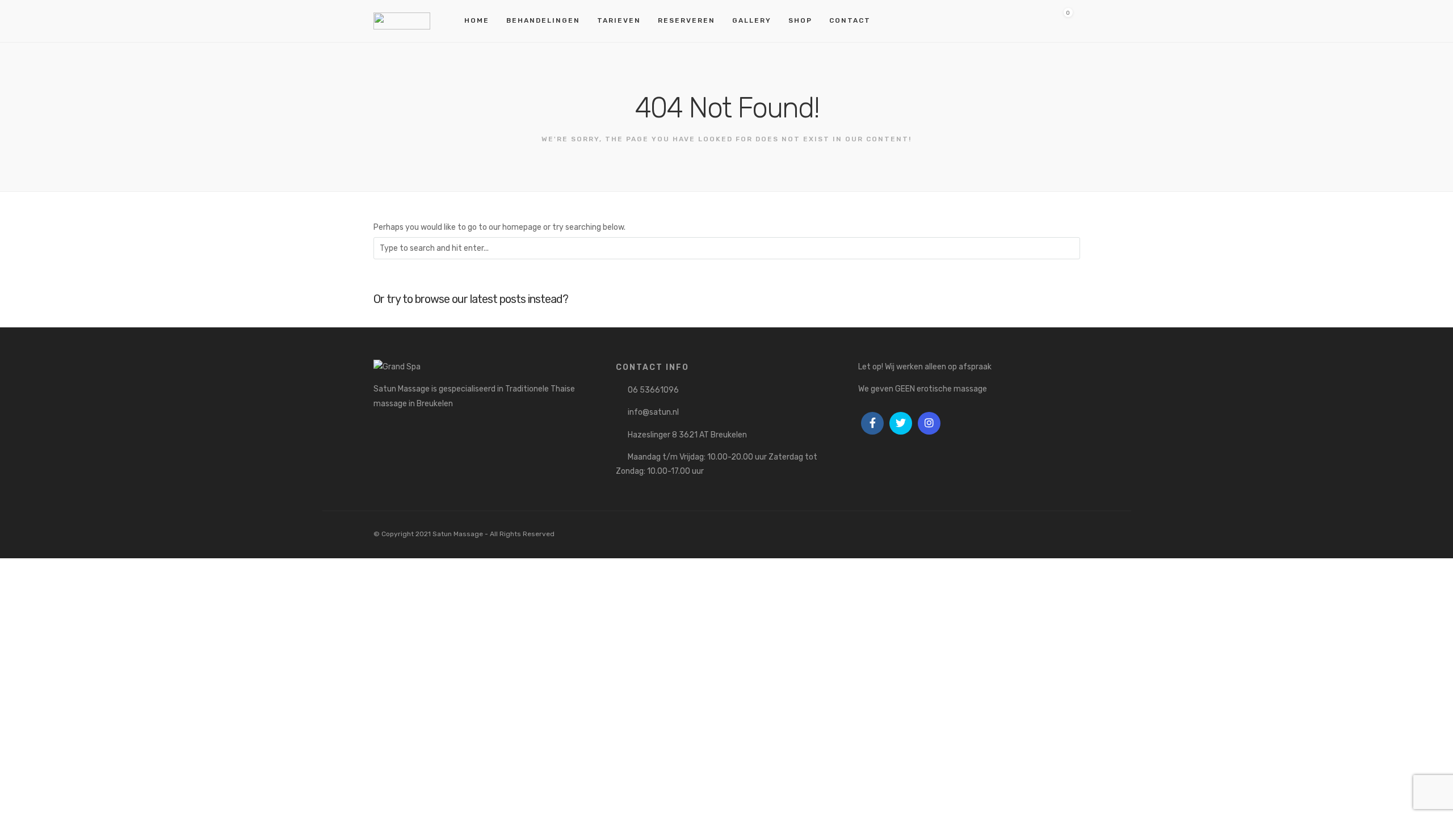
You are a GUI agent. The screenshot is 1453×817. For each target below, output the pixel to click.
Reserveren (686, 20)
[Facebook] (872, 423)
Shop (800, 20)
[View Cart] (1063, 21)
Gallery (751, 20)
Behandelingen (543, 20)
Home (476, 20)
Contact (850, 20)
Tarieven (619, 20)
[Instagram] (929, 423)
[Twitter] (900, 423)
